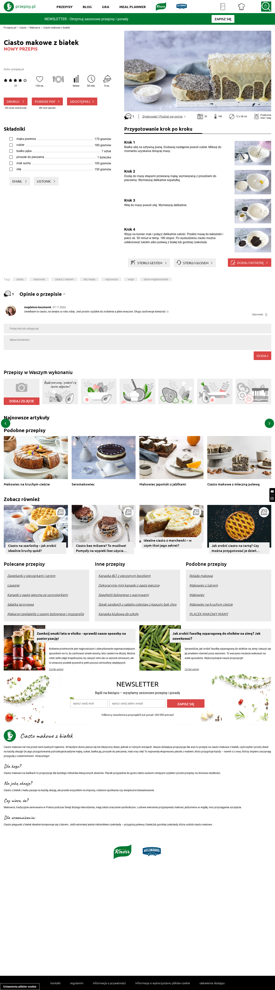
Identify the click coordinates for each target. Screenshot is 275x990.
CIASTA (19, 279)
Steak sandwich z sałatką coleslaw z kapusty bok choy (137, 604)
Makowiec (39, 279)
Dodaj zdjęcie (21, 401)
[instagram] (272, 498)
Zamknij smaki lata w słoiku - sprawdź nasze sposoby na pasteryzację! (81, 635)
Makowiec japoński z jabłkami (162, 484)
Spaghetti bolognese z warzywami (123, 595)
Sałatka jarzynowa (20, 604)
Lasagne (13, 585)
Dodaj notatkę (250, 263)
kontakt (56, 982)
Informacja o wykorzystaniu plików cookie (162, 982)
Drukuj (13, 101)
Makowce (35, 27)
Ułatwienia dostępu (212, 982)
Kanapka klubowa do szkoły (118, 614)
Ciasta (22, 27)
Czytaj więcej (56, 669)
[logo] (20, 6)
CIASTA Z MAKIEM (64, 279)
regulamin (76, 982)
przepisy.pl (17, 69)
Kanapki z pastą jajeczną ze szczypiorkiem (37, 595)
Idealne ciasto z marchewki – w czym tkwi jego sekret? (168, 542)
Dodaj (262, 356)
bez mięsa (89, 279)
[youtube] (272, 491)
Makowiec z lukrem (203, 585)
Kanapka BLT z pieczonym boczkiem (124, 576)
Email (17, 181)
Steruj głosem (196, 263)
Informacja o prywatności (109, 982)
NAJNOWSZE (111, 279)
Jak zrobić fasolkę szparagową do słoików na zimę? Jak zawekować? (216, 635)
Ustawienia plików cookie (19, 986)
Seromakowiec (83, 484)
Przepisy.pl (10, 27)
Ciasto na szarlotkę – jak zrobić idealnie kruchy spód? (32, 548)
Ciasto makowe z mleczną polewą (233, 484)
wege (131, 279)
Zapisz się (185, 704)
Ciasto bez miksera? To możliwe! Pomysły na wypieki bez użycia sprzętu (101, 548)
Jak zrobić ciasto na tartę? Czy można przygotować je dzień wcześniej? (235, 548)
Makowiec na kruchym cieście (27, 484)
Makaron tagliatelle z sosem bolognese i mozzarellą (45, 614)
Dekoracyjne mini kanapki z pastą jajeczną (128, 585)
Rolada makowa (201, 576)
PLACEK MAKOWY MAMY (208, 614)
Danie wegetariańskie (156, 279)
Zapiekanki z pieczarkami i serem (31, 576)
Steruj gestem (149, 263)
